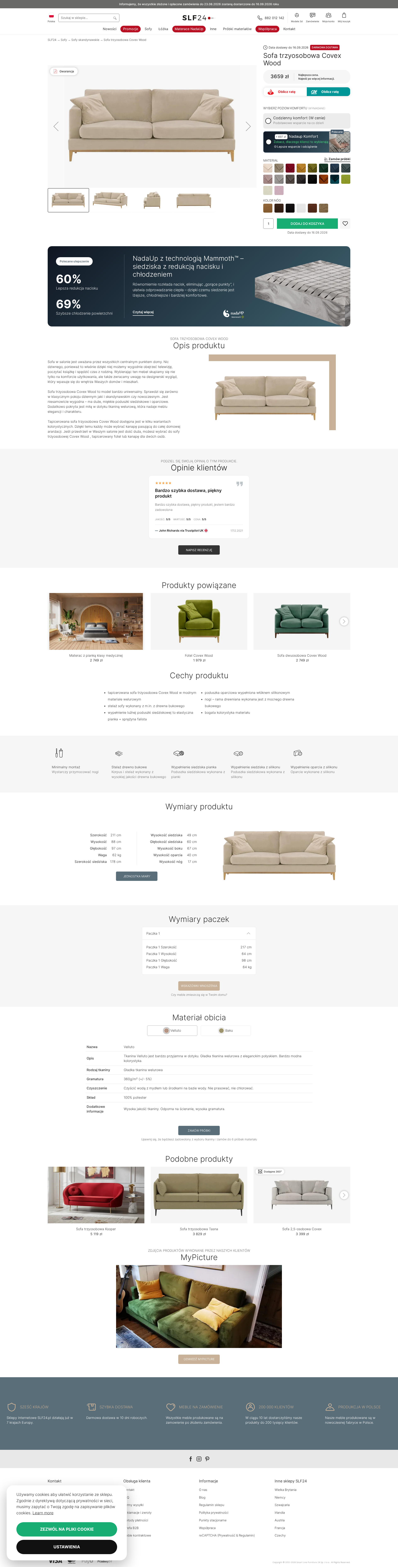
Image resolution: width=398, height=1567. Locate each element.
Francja (280, 1528)
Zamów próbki (199, 1130)
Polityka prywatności (213, 1513)
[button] (56, 126)
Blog (202, 1497)
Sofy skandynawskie (85, 39)
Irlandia (280, 1513)
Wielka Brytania (285, 1490)
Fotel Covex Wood (199, 655)
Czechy (280, 1535)
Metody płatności (135, 1520)
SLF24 (52, 39)
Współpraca (267, 29)
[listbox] (306, 179)
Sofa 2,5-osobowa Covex (302, 1229)
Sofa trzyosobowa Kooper (96, 1229)
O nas (203, 1490)
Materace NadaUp (189, 29)
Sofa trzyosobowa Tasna (199, 1229)
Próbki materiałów (237, 29)
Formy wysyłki (133, 1505)
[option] (267, 168)
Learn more (43, 1513)
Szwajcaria (282, 1505)
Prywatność (226, 1535)
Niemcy (280, 1497)
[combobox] (88, 18)
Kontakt (289, 29)
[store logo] (199, 18)
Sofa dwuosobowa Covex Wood (301, 655)
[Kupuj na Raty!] (328, 91)
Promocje (130, 29)
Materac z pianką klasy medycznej (96, 655)
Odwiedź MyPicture (199, 1359)
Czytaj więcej (143, 312)
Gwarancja (66, 71)
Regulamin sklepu (211, 1505)
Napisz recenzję (199, 550)
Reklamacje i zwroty (137, 1513)
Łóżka (163, 29)
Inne (213, 29)
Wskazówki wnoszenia (199, 985)
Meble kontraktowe (137, 1535)
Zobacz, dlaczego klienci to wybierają (301, 142)
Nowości (109, 29)
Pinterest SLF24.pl (207, 1459)
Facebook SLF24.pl (190, 1459)
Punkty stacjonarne (213, 1520)
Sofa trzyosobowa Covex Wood (125, 39)
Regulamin (246, 1535)
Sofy (148, 29)
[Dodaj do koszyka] (307, 223)
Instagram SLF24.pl (199, 1459)
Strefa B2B (131, 1528)
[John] (199, 1306)
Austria (280, 1520)
